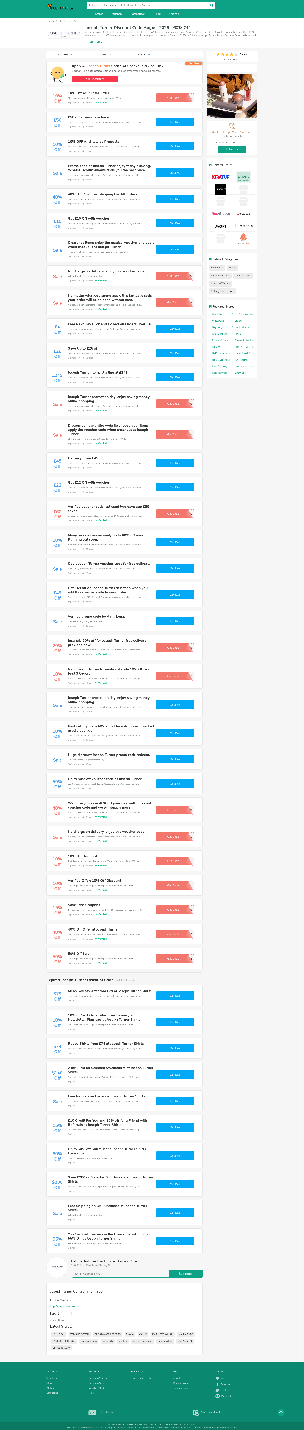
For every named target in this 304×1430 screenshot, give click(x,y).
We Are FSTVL (186, 1334)
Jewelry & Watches (220, 283)
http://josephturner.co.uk (63, 1306)
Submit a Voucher (98, 1378)
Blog (158, 14)
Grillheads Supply (62, 1347)
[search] (211, 5)
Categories (137, 14)
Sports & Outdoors (220, 275)
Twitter (224, 1390)
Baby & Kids (217, 267)
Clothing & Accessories (222, 291)
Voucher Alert (96, 1388)
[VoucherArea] (62, 9)
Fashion (232, 267)
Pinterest (225, 1396)
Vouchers (117, 14)
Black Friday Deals (141, 1378)
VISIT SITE (96, 41)
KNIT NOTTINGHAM (162, 1334)
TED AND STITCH (79, 1334)
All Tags (50, 1388)
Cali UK (143, 1334)
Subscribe (185, 1274)
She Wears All (185, 1341)
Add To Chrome (93, 78)
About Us (178, 1378)
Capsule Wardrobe (142, 1341)
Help (91, 1392)
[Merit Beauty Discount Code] (232, 96)
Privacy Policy (180, 1383)
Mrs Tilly (123, 1341)
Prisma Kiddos (165, 1341)
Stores (99, 14)
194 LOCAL (59, 1334)
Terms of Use (180, 1388)
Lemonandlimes (89, 1341)
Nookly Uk (107, 1341)
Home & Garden (243, 275)
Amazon (173, 14)
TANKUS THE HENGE (64, 1341)
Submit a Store (97, 1383)
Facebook (225, 1384)
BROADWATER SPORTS (108, 1334)
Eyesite (130, 1334)
